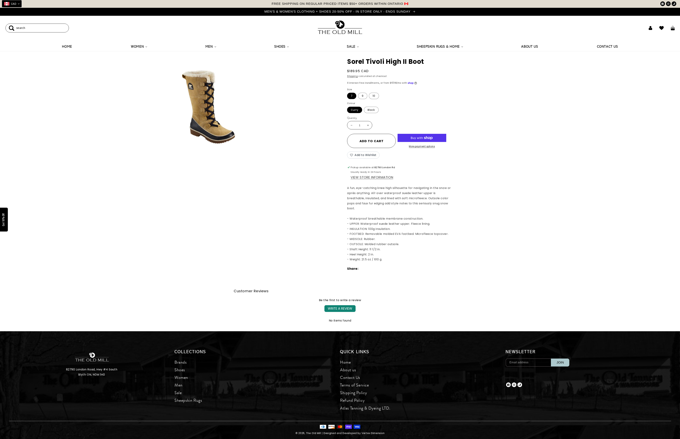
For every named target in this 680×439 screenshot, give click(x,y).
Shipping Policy (353, 393)
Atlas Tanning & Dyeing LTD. (365, 408)
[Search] (11, 28)
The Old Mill (313, 433)
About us (348, 370)
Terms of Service (354, 385)
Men (178, 385)
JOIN (560, 362)
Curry (354, 110)
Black (371, 110)
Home (345, 362)
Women (181, 377)
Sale (178, 393)
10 (374, 96)
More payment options (422, 146)
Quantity (352, 118)
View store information (372, 177)
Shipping (352, 76)
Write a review (340, 308)
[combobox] (37, 28)
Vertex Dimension (373, 433)
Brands (180, 362)
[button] (139, 46)
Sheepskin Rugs (188, 400)
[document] (208, 105)
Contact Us (350, 377)
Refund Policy (352, 400)
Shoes (179, 370)
